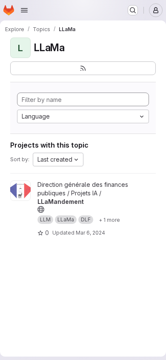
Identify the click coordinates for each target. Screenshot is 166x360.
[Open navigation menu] (24, 10)
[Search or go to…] (133, 10)
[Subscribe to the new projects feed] (83, 68)
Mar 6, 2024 (90, 232)
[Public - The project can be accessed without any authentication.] (40, 209)
